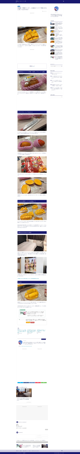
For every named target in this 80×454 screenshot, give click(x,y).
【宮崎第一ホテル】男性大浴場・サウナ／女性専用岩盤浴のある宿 (28, 278)
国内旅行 (19, 6)
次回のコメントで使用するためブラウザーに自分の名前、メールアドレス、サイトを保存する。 (31, 440)
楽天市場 (32, 322)
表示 (33, 66)
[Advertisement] (32, 19)
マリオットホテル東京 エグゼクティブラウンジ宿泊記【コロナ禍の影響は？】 (57, 81)
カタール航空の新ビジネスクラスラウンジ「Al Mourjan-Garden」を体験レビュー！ (57, 77)
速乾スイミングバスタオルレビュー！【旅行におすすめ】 (57, 73)
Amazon (28, 322)
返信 (47, 429)
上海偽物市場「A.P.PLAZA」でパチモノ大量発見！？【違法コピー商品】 (41, 331)
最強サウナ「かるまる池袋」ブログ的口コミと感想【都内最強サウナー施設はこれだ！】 (57, 89)
